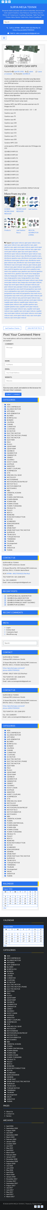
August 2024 (10, 1130)
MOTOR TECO (12, 484)
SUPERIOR (11, 532)
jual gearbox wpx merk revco (32, 293)
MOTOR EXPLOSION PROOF (17, 482)
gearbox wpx (16, 271)
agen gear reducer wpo (32, 243)
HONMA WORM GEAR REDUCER (9, 211)
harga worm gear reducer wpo (28, 280)
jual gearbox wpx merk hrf (13, 293)
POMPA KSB (11, 501)
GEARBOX (26, 74)
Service (8, 1116)
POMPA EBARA (12, 499)
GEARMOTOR (12, 453)
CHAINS (10, 424)
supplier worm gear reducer (29, 306)
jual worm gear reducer (31, 295)
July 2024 (9, 1133)
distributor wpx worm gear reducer (16, 265)
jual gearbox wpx (34, 291)
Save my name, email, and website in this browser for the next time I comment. (22, 389)
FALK (9, 442)
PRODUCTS (11, 508)
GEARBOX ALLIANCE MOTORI (18, 598)
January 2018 (10, 1177)
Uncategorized (12, 543)
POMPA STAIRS (12, 504)
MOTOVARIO (12, 488)
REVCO (9, 512)
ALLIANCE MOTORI (14, 409)
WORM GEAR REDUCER (21, 210)
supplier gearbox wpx (11, 306)
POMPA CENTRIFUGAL (15, 497)
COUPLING (11, 429)
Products (7, 230)
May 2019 (9, 1148)
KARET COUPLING (14, 468)
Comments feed (11, 632)
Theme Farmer (37, 1204)
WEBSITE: (8, 377)
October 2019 (11, 1144)
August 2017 (10, 1185)
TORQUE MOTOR (13, 537)
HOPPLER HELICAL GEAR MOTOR (19, 596)
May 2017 (9, 1192)
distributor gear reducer (12, 254)
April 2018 (9, 1172)
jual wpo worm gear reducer (13, 300)
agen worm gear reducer (22, 247)
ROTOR (9, 519)
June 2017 (9, 1190)
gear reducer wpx (20, 267)
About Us (9, 1111)
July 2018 (9, 1166)
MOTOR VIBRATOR (14, 486)
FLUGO (9, 444)
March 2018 (10, 1174)
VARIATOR (11, 548)
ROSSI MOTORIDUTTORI (16, 517)
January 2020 (10, 1141)
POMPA (10, 495)
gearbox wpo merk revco (22, 269)
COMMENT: (9, 344)
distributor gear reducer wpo (31, 254)
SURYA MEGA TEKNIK (23, 7)
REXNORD (10, 515)
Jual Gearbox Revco (20, 231)
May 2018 (9, 1170)
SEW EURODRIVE (13, 523)
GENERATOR (11, 455)
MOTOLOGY (11, 477)
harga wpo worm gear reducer (31, 282)
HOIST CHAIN (12, 462)
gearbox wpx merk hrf (29, 271)
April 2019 (9, 1150)
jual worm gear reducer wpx (30, 298)
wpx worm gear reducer (18, 317)
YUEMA (9, 550)
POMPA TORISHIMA (14, 506)
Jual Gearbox (32, 209)
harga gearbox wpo (14, 278)
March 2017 (10, 1196)
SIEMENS (10, 526)
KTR (8, 473)
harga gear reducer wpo (18, 276)
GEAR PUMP (11, 446)
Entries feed (10, 630)
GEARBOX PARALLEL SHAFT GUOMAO (21, 602)
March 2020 (10, 1137)
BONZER (10, 420)
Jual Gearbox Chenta (12, 328)
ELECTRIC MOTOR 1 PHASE (17, 435)
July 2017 (9, 1188)
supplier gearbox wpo (30, 304)
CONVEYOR (11, 427)
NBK (8, 490)
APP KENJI (11, 411)
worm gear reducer (27, 313)
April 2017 (9, 1194)
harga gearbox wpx (28, 278)
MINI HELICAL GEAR (14, 475)
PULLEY (9, 510)
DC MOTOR (11, 431)
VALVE (9, 545)
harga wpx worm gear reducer (14, 284)
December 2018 (11, 1159)
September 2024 (12, 1128)
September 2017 (12, 1183)
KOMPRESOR (12, 471)
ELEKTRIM (11, 440)
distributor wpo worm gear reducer (29, 262)
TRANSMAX (11, 539)
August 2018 (10, 1163)
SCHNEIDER (11, 521)
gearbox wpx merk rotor (24, 273)
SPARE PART (11, 528)
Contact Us (10, 1114)
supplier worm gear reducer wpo (15, 309)
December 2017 (11, 1179)
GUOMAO (10, 460)
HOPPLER (10, 464)
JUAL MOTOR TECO (35, 328)
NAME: (7, 361)
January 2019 (10, 1157)
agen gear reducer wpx (12, 245)
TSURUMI (10, 541)
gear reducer (33, 265)
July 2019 (9, 1146)
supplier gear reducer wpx (13, 304)
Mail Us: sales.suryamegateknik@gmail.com (24, 33)
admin (31, 71)
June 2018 (9, 1168)
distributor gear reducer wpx (14, 256)
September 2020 (12, 1135)
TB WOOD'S (11, 534)
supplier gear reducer (11, 302)
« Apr (4, 908)
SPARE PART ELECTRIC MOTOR (18, 530)
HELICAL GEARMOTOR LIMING (33, 232)
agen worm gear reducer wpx (23, 249)
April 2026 (9, 1126)
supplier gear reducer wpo (28, 302)
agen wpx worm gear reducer (27, 251)
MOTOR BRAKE (12, 479)
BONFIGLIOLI (12, 418)
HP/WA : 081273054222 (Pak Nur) (18, 573)
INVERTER (11, 466)
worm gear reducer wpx (22, 315)
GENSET (10, 457)
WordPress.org (11, 634)
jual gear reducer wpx (24, 287)
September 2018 (12, 1161)
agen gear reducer (17, 243)
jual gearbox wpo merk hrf (16, 289)
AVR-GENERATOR (13, 413)
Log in (8, 628)
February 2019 (11, 1155)
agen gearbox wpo (27, 245)
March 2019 (10, 1152)
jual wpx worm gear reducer (33, 300)
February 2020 (11, 1139)
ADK (8, 404)
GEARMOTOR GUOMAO (16, 605)
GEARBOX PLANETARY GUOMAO (19, 600)
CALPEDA (10, 422)
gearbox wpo (30, 267)
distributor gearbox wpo (33, 256)
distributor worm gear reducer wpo (16, 260)
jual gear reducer (30, 284)
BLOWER (10, 416)
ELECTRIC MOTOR (13, 433)
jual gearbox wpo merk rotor (18, 291)
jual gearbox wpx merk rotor (13, 295)
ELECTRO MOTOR (13, 438)
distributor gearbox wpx (12, 258)
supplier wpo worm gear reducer (24, 311)
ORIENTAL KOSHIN (14, 493)
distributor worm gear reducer (31, 258)
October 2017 (11, 1181)
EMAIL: (7, 369)
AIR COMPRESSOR (14, 407)
